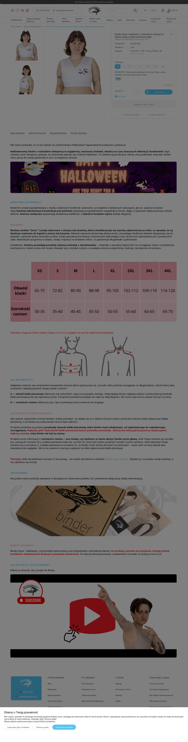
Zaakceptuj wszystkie (64, 727)
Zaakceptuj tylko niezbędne (18, 727)
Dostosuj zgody (42, 727)
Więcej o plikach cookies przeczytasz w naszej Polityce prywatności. (30, 721)
